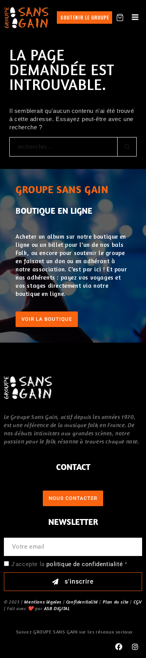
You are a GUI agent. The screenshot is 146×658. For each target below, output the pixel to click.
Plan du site (116, 602)
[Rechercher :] (73, 146)
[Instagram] (135, 647)
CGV (138, 602)
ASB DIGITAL (57, 608)
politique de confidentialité (84, 564)
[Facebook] (119, 647)
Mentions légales (43, 602)
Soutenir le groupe (84, 17)
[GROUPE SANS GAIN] (26, 17)
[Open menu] (135, 17)
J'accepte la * (69, 564)
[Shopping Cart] (120, 17)
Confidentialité (82, 602)
